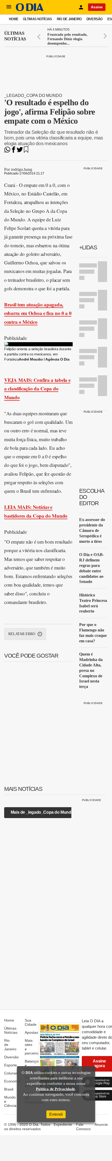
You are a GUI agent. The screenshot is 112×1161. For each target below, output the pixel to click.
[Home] (29, 10)
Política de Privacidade (55, 1089)
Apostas (31, 1032)
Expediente (63, 1124)
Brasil (8, 1089)
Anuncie (101, 1124)
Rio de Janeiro (69, 19)
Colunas (11, 1073)
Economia (12, 1081)
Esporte (10, 1065)
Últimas (15, 36)
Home (13, 19)
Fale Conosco (83, 1126)
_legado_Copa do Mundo (33, 95)
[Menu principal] (9, 7)
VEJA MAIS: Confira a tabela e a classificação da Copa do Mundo (37, 388)
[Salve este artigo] (26, 151)
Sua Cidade (30, 1022)
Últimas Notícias (37, 19)
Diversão (94, 19)
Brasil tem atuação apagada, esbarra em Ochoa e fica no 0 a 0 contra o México (37, 313)
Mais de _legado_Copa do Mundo (42, 812)
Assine (97, 7)
